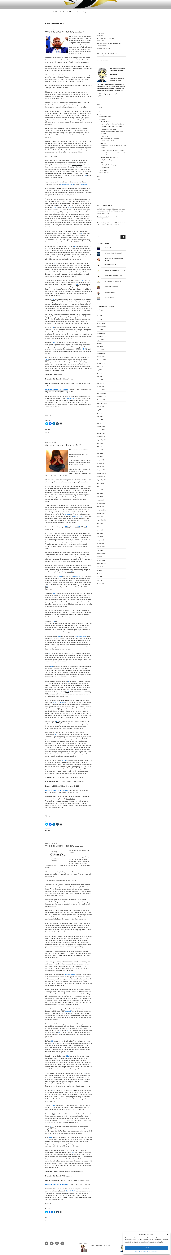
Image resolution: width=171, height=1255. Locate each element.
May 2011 (99, 576)
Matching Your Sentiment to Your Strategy (113, 124)
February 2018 (101, 353)
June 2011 (100, 573)
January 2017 (100, 390)
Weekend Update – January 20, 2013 (64, 445)
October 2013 (101, 516)
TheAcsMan (113, 74)
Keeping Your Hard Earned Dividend (107, 53)
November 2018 (101, 336)
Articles (69, 12)
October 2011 (101, 560)
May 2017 (100, 376)
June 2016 (100, 413)
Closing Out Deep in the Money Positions (112, 150)
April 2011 (100, 580)
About (62, 12)
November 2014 (101, 473)
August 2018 (100, 340)
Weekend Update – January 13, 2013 (64, 845)
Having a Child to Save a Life (109, 129)
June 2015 (100, 450)
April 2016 (100, 420)
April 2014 (100, 496)
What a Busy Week (109, 292)
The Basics (102, 119)
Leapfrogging (105, 167)
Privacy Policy (138, 1251)
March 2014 (100, 500)
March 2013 (100, 540)
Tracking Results (109, 297)
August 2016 (100, 406)
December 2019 (101, 326)
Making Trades (105, 121)
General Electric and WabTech (113, 281)
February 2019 (101, 333)
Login (85, 12)
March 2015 (100, 460)
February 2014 (101, 503)
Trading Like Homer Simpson (109, 157)
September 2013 (102, 520)
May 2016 (100, 416)
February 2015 (101, 463)
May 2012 (100, 550)
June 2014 (100, 490)
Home (47, 12)
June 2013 (100, 530)
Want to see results (102, 217)
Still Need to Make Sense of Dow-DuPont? (109, 43)
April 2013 (100, 536)
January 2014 (101, 506)
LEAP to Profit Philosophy (108, 165)
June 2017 (100, 373)
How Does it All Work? (105, 116)
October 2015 (101, 436)
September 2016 (102, 403)
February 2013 (101, 543)
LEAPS (101, 162)
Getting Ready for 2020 (103, 48)
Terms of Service (104, 172)
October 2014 (101, 476)
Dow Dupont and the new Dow (113, 275)
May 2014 (100, 493)
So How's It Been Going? (111, 286)
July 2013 (99, 526)
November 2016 (101, 396)
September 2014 (102, 480)
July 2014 (99, 486)
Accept (146, 1248)
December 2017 (101, 360)
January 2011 (100, 583)
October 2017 (101, 363)
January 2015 (101, 466)
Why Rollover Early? (106, 160)
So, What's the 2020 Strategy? (113, 253)
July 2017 (99, 370)
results (99, 90)
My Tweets (100, 310)
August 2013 (100, 523)
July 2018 (99, 343)
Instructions (100, 33)
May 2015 (100, 453)
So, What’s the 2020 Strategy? (105, 38)
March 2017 (100, 383)
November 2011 (101, 556)
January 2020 (101, 323)
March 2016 (100, 423)
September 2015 (102, 440)
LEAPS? (54, 12)
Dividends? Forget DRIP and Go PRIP (111, 126)
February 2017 (101, 386)
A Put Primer (104, 136)
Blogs (78, 12)
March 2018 (100, 350)
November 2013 (101, 513)
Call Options (102, 143)
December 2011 (101, 553)
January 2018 (101, 356)
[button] (167, 1234)
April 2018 (100, 346)
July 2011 (99, 570)
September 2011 (101, 563)
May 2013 (100, 533)
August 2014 (100, 483)
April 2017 (100, 380)
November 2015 (101, 433)
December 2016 (101, 393)
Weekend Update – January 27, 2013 (64, 31)
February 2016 (101, 426)
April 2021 (100, 320)
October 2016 (101, 400)
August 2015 (100, 443)
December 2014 (101, 470)
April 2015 (100, 456)
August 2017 (100, 366)
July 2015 (99, 446)
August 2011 (100, 566)
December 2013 (101, 510)
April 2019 (100, 330)
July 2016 (99, 410)
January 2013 (101, 546)
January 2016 (101, 430)
